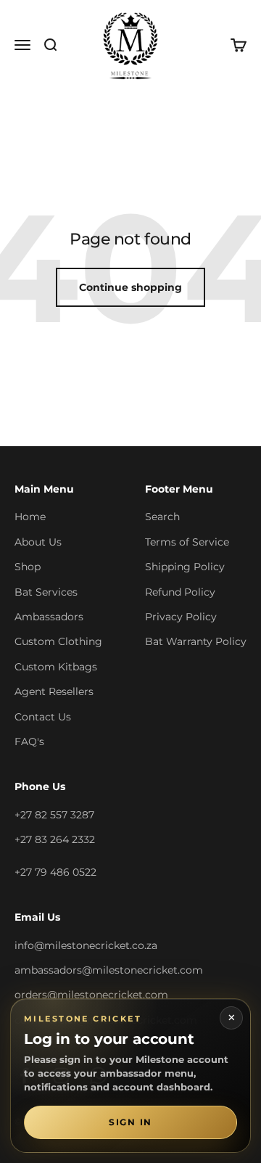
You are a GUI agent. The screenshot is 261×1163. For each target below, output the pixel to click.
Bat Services (46, 592)
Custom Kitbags (55, 666)
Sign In (130, 1122)
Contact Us (42, 716)
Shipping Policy (185, 566)
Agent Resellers (54, 691)
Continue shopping (130, 287)
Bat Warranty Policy (195, 641)
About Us (38, 541)
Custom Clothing (58, 641)
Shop (27, 566)
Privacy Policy (181, 616)
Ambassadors (48, 616)
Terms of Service (187, 541)
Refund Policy (180, 592)
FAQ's (29, 741)
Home (30, 516)
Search (162, 516)
